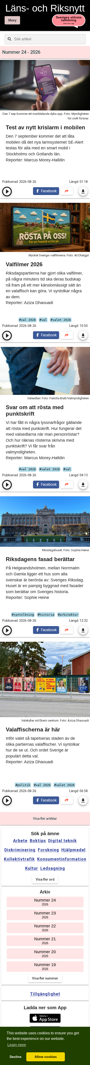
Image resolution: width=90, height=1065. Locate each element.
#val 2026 (27, 320)
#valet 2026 (61, 320)
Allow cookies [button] (46, 1057)
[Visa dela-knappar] (66, 191)
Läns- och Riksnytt (45, 8)
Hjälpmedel (73, 850)
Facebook (48, 191)
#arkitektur (68, 614)
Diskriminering (20, 850)
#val (43, 320)
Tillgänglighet (45, 993)
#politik (22, 785)
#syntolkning (23, 614)
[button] (45, 1018)
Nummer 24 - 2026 (21, 52)
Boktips (38, 840)
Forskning (48, 850)
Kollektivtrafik (19, 859)
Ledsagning (52, 868)
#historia (46, 614)
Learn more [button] (16, 1045)
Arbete (20, 840)
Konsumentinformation (61, 859)
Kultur (31, 868)
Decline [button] (15, 1057)
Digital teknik (62, 840)
